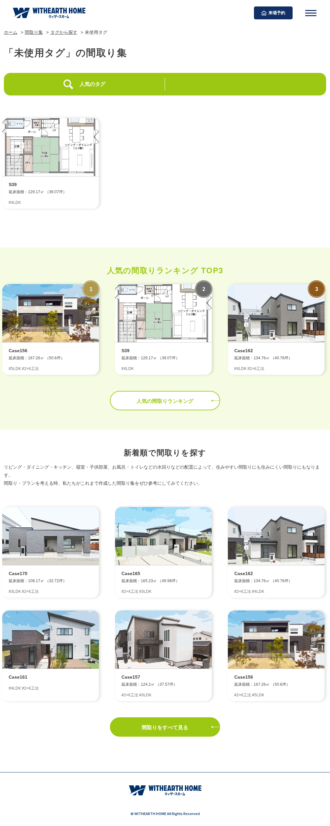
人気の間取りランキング (165, 401)
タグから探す (63, 32)
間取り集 (34, 32)
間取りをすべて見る (165, 727)
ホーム (10, 32)
